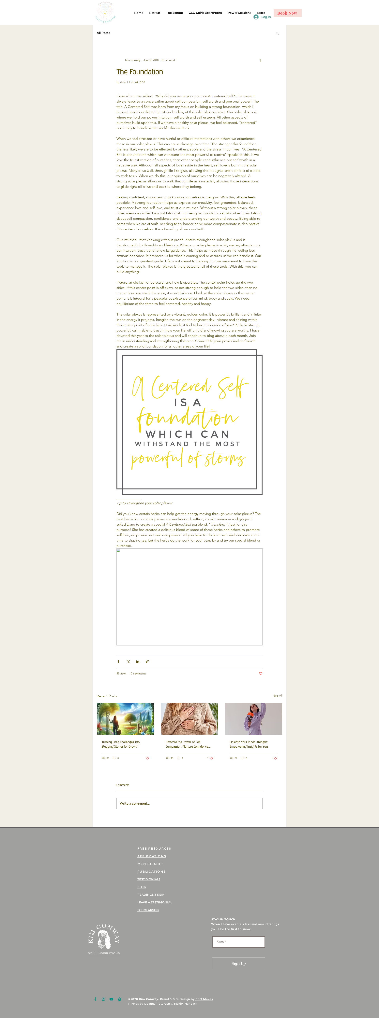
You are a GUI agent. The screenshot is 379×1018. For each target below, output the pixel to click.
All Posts (103, 33)
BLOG (141, 887)
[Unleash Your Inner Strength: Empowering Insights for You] (253, 719)
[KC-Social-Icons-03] (119, 999)
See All (278, 695)
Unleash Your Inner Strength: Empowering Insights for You (249, 744)
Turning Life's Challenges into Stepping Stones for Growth (121, 744)
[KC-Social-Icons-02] (103, 999)
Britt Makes (204, 999)
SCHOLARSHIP (148, 910)
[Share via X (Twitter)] (128, 661)
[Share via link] (147, 661)
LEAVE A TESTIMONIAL (154, 902)
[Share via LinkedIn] (138, 661)
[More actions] (260, 60)
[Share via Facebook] (118, 661)
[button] (277, 33)
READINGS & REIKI (151, 895)
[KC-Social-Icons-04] (111, 999)
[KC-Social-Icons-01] (95, 999)
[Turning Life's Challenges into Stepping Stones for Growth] (125, 719)
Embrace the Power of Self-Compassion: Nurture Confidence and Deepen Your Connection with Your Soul (188, 744)
